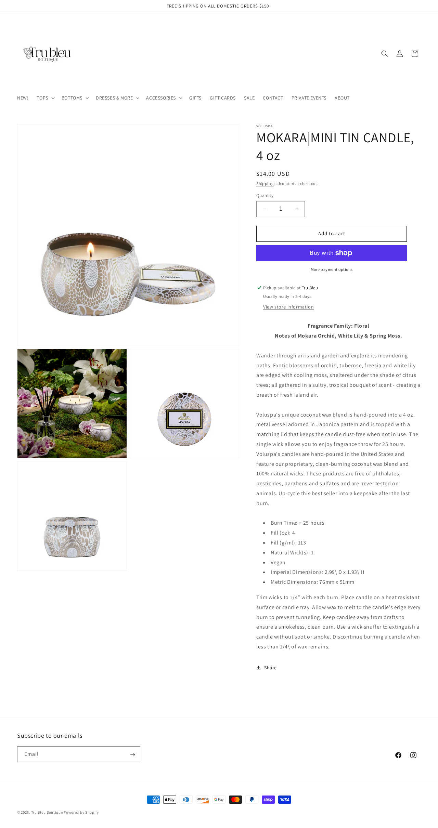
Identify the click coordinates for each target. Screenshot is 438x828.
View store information (288, 307)
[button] (45, 98)
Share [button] (270, 668)
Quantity (264, 195)
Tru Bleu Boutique (47, 812)
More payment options (332, 269)
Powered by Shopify (81, 812)
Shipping (265, 183)
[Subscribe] (132, 755)
